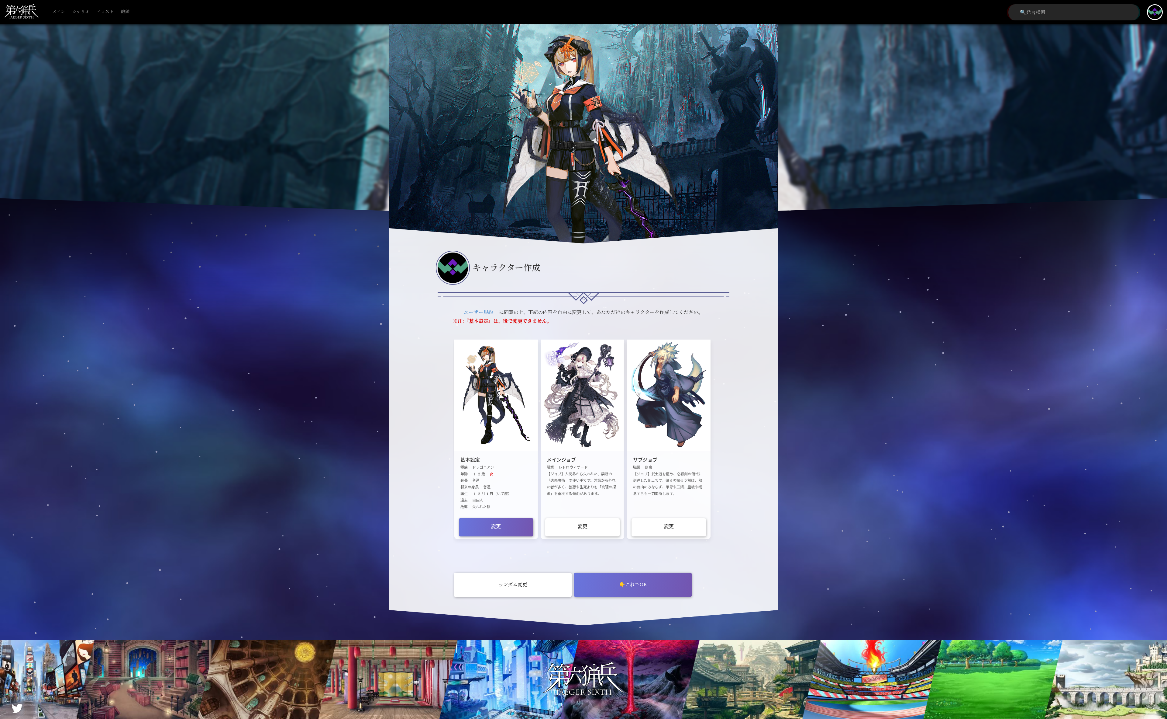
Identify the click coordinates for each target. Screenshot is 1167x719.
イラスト (105, 11)
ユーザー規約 (478, 312)
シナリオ (80, 11)
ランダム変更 (512, 585)
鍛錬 (125, 11)
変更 (496, 526)
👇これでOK (633, 585)
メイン (58, 11)
